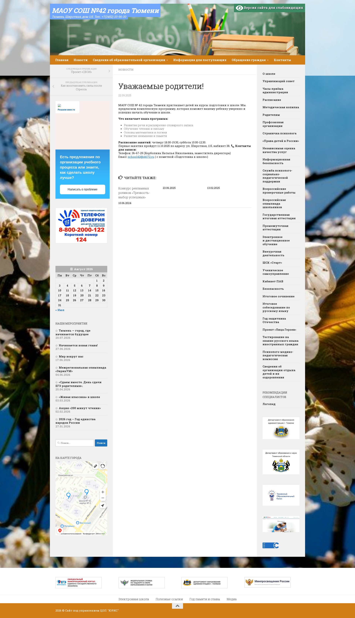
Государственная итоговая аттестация (279, 216)
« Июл (59, 310)
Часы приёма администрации (275, 90)
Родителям (271, 115)
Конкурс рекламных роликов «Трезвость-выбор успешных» (134, 192)
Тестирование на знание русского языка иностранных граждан (280, 340)
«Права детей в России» (281, 141)
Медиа (232, 599)
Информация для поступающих (199, 60)
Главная (61, 60)
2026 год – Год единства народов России (75, 421)
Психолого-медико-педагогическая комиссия (278, 355)
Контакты (282, 60)
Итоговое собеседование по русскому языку (276, 307)
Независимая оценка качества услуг (279, 150)
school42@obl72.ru (141, 157)
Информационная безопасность (276, 161)
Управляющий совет (279, 81)
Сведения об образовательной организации (129, 60)
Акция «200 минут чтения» (80, 408)
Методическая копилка (281, 107)
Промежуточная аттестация (275, 227)
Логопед (269, 404)
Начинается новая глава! (78, 345)
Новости (81, 60)
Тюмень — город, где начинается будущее (72, 332)
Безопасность (273, 288)
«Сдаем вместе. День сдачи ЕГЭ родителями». (78, 384)
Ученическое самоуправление (276, 272)
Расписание (272, 100)
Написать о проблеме (82, 189)
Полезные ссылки (169, 599)
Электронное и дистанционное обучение (276, 240)
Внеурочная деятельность (273, 253)
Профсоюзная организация (273, 124)
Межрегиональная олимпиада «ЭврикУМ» (80, 369)
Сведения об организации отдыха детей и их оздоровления (279, 372)
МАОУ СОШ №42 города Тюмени (105, 10)
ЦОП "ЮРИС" (109, 610)
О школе (269, 73)
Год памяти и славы (205, 599)
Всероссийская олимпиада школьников (274, 203)
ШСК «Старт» (272, 262)
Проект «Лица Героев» (279, 329)
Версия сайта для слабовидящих (273, 7)
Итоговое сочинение (279, 296)
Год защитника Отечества (274, 320)
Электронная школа (134, 599)
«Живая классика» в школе (79, 397)
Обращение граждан (249, 60)
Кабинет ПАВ (273, 281)
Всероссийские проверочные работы (279, 190)
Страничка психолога (279, 133)
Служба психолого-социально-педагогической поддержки (277, 176)
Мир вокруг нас (71, 356)
